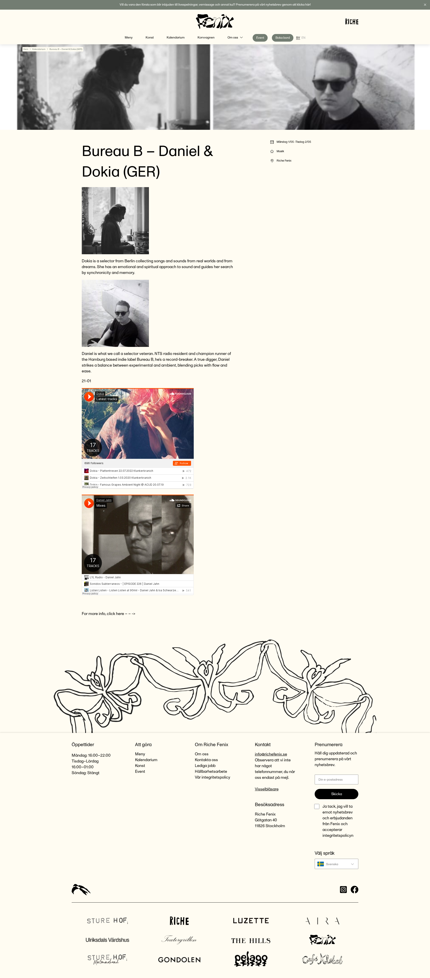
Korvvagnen (206, 37)
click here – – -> (121, 614)
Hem (25, 49)
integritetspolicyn (337, 836)
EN (303, 37)
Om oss (233, 37)
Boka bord (282, 37)
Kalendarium (176, 37)
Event (260, 37)
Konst (150, 37)
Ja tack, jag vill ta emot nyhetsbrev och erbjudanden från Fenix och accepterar (337, 821)
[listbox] (336, 864)
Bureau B (145, 360)
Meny (129, 37)
